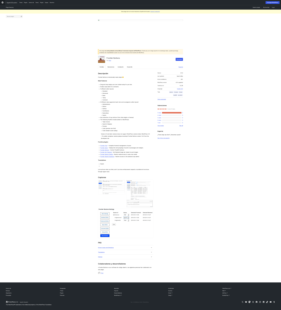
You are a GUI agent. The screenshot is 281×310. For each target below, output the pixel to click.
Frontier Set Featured (106, 152)
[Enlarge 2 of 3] (151, 182)
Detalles (102, 67)
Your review (160, 125)
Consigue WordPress (272, 2)
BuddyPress (226, 295)
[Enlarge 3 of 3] (151, 210)
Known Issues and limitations (106, 247)
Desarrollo (129, 67)
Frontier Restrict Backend (107, 156)
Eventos (170, 290)
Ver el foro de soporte (163, 138)
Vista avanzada (161, 99)
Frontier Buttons (104, 150)
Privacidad (8, 295)
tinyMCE (175, 95)
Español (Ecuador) (24, 302)
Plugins (61, 293)
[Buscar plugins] (21, 16)
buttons (171, 92)
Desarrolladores (118, 293)
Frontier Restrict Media (106, 154)
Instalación (121, 67)
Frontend (176, 92)
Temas (61, 290)
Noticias (8, 290)
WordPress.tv (118, 295)
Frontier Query (104, 148)
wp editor (180, 95)
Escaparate (62, 288)
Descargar (179, 59)
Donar (170, 293)
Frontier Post (103, 145)
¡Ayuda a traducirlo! (155, 11)
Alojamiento (8, 293)
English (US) (180, 88)
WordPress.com (226, 288)
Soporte (181, 67)
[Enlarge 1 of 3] (123, 182)
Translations (101, 252)
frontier (180, 92)
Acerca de (8, 288)
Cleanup (100, 257)
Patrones (62, 295)
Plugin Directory (10, 7)
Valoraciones (110, 67)
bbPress (225, 293)
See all (181, 125)
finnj (110, 60)
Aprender (116, 288)
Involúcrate (171, 288)
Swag (170, 295)
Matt (224, 290)
